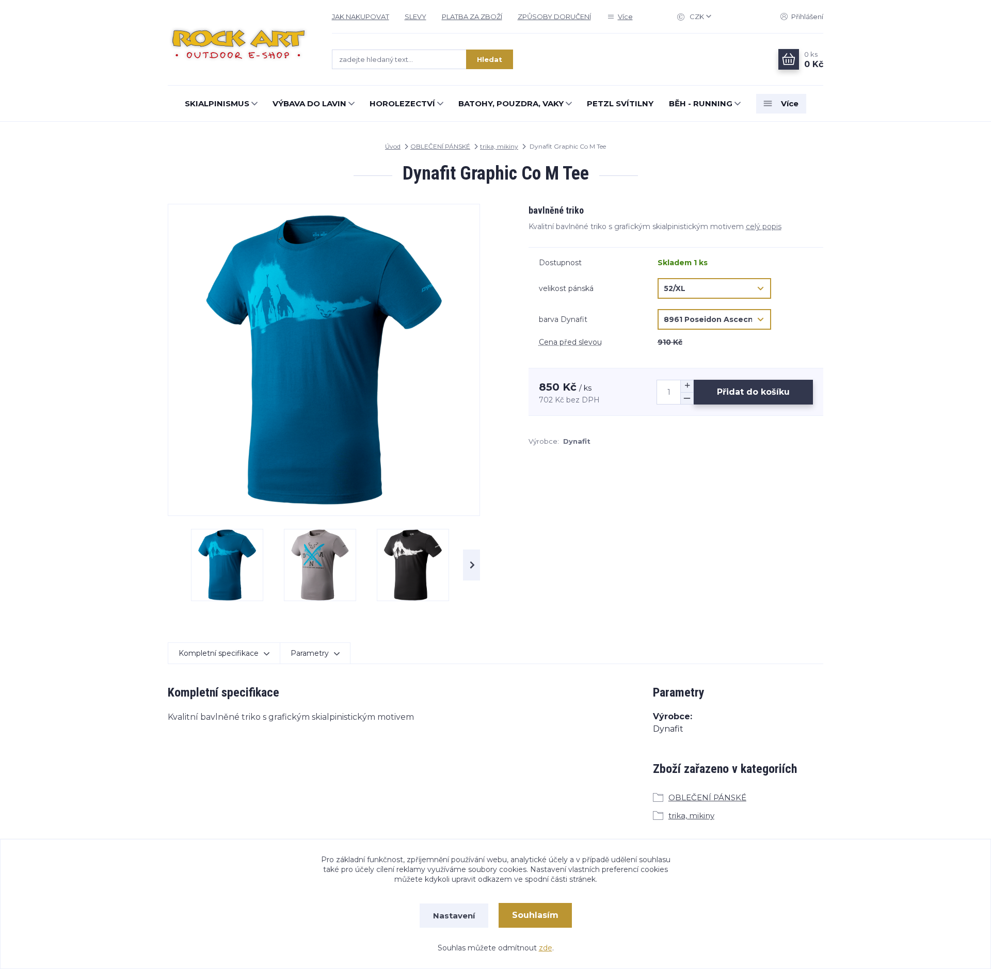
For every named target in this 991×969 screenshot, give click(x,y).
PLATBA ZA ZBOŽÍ (472, 16)
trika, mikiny (499, 146)
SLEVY (415, 16)
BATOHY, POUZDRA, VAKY (511, 103)
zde (545, 947)
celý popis (763, 226)
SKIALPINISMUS (217, 103)
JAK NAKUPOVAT (360, 16)
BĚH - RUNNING (700, 103)
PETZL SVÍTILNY (620, 103)
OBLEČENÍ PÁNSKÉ (440, 146)
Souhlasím (535, 915)
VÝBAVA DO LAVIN (309, 103)
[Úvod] (239, 43)
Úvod (393, 146)
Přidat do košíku (753, 392)
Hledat (489, 59)
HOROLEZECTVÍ (402, 103)
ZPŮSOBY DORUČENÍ (554, 16)
